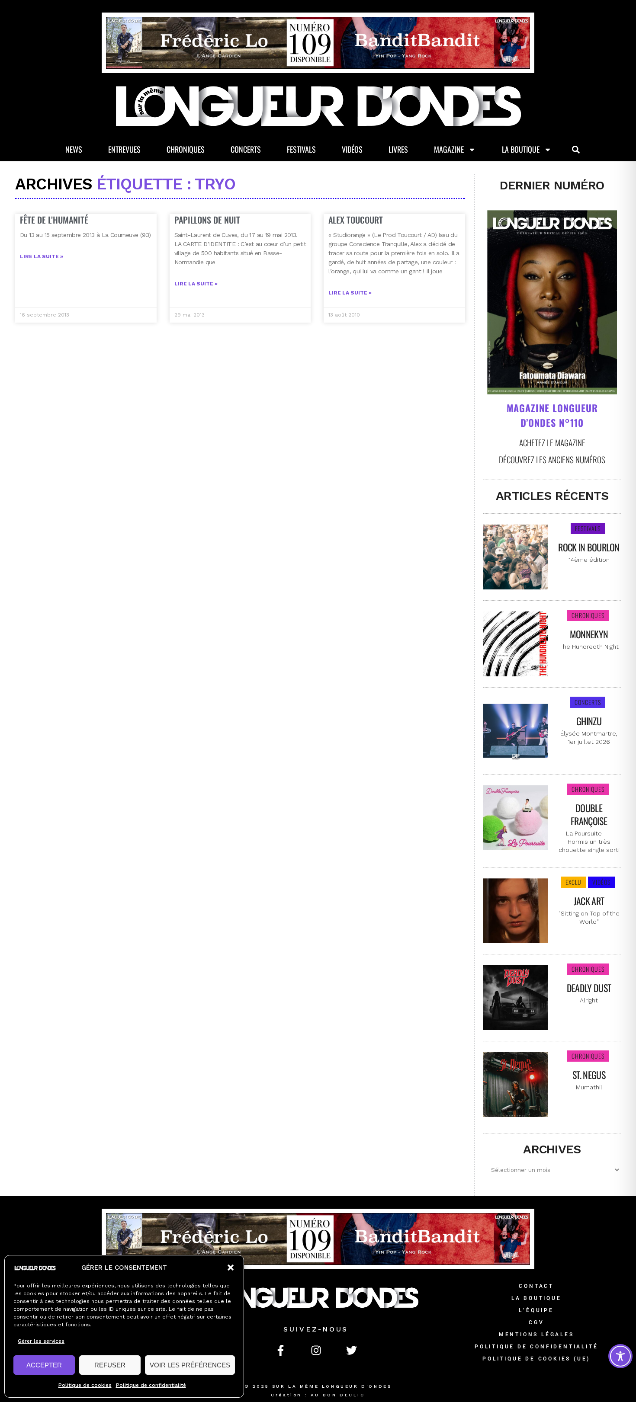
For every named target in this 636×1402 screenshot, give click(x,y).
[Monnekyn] (515, 643)
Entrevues (124, 149)
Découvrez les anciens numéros (552, 459)
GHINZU (588, 721)
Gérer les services (41, 1341)
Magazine (449, 149)
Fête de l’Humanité (54, 219)
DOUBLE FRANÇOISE (589, 814)
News (73, 149)
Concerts (246, 149)
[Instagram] (316, 1351)
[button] (230, 1267)
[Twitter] (351, 1351)
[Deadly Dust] (515, 997)
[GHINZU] (515, 730)
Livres (398, 149)
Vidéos (352, 149)
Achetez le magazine (552, 442)
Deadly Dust (589, 988)
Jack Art (589, 901)
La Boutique (521, 149)
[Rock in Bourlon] (515, 556)
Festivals (301, 149)
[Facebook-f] (280, 1351)
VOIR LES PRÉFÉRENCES (190, 1365)
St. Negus (588, 1075)
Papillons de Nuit (207, 219)
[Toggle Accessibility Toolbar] (620, 1356)
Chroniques (186, 149)
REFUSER (109, 1365)
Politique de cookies (85, 1385)
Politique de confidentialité (151, 1385)
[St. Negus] (515, 1084)
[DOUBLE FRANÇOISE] (515, 817)
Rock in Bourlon (589, 547)
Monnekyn (589, 634)
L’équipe (536, 1310)
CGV (536, 1322)
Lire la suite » (41, 256)
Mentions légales (536, 1335)
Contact (536, 1286)
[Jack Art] (515, 910)
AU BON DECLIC (338, 1394)
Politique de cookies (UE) (536, 1359)
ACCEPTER (44, 1365)
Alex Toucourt (355, 219)
